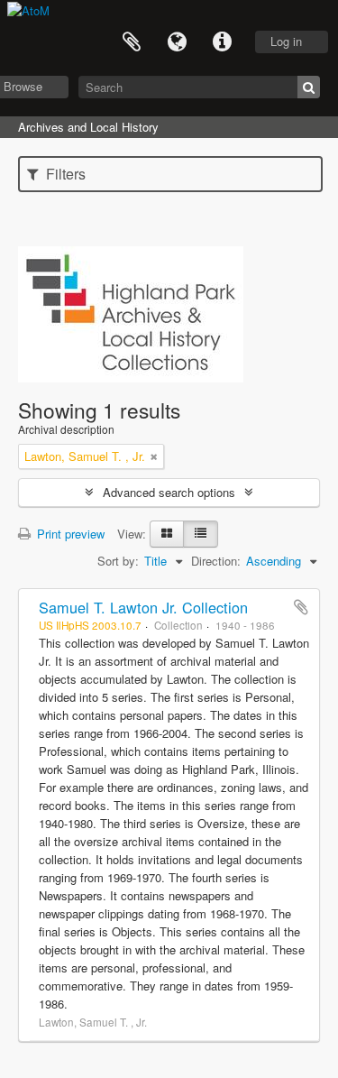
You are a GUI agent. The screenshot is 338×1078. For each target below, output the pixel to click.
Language (176, 42)
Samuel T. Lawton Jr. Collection (143, 607)
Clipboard (131, 42)
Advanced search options (169, 492)
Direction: (216, 560)
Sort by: (118, 560)
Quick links (221, 42)
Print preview (69, 533)
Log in (286, 41)
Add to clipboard (301, 607)
